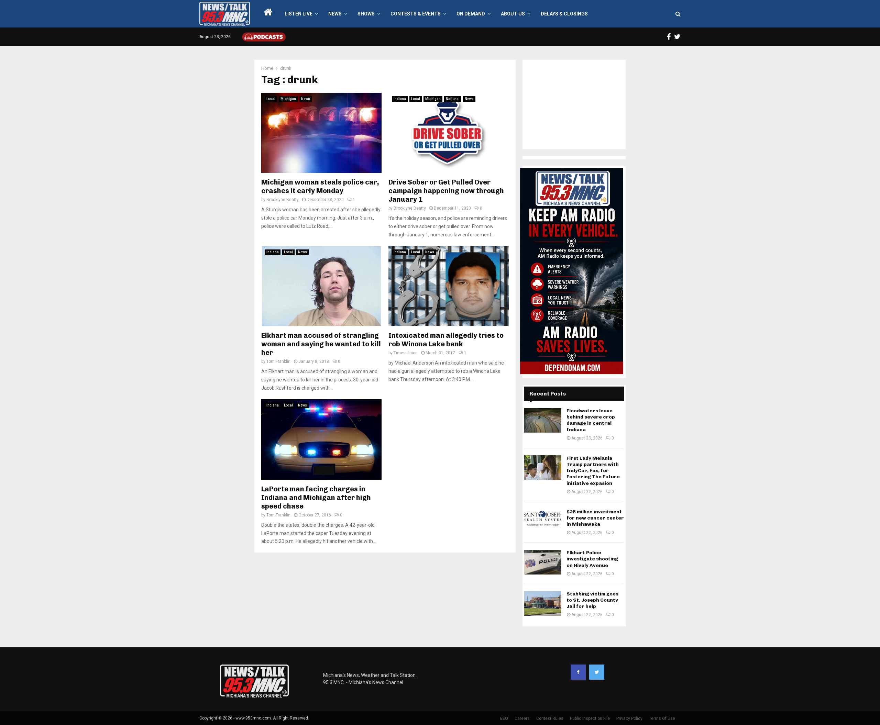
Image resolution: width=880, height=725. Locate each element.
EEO (504, 718)
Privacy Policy (629, 718)
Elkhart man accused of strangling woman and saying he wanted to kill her (321, 344)
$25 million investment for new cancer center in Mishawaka (595, 518)
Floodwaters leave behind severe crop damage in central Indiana (590, 420)
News (335, 13)
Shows (366, 13)
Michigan (288, 99)
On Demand (470, 13)
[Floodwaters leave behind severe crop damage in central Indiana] (542, 420)
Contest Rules (549, 718)
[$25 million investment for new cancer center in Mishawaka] (542, 521)
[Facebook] (578, 672)
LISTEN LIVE (298, 13)
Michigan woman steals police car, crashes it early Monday (320, 186)
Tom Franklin (278, 361)
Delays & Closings (564, 13)
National (453, 99)
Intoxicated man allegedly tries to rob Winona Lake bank (446, 339)
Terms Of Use (662, 718)
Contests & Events (415, 13)
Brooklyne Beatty (282, 199)
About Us (513, 13)
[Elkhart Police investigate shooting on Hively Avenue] (542, 562)
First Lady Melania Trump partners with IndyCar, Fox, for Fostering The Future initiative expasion (593, 470)
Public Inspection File (590, 718)
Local (270, 99)
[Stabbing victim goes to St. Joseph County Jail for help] (542, 603)
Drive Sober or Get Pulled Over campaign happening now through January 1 (446, 190)
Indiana (400, 99)
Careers (522, 718)
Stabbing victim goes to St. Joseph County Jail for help (592, 600)
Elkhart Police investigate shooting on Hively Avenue (592, 559)
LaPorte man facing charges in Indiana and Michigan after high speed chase (316, 497)
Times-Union (406, 352)
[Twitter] (596, 672)
